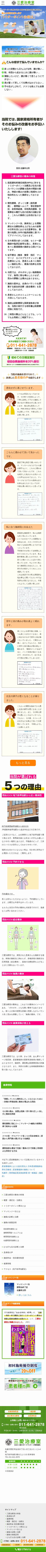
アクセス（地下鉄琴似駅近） (16, 1269)
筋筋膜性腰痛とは (10, 1229)
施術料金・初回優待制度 (14, 1258)
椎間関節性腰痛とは (11, 1237)
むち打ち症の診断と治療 (14, 1247)
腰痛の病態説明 (10, 1222)
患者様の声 (8, 1252)
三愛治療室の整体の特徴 (14, 1195)
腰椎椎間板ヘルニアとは (13, 1233)
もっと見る (23, 762)
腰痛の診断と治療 (11, 1217)
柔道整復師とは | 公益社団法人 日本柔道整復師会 (22, 1166)
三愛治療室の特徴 (13, 1514)
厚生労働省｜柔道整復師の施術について (18, 1170)
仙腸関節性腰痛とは (11, 1240)
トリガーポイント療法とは (15, 1206)
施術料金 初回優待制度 (15, 1524)
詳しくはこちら (25, 1295)
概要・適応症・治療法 (13, 1200)
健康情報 (7, 1263)
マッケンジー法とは (12, 1211)
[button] (22, 35)
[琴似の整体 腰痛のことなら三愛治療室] (23, 3)
